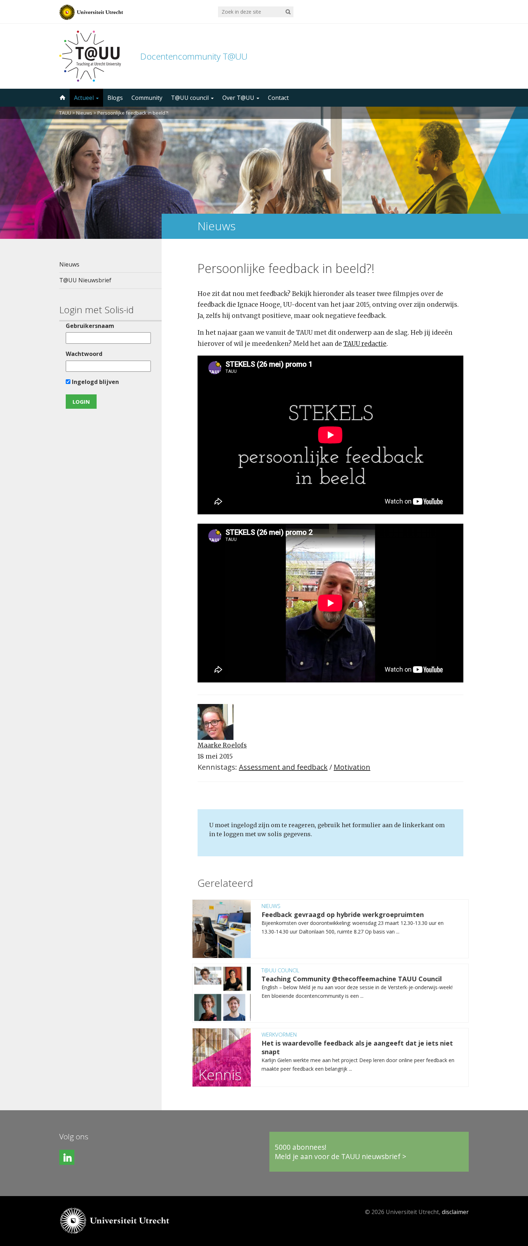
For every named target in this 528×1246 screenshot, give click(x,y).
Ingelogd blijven (94, 382)
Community (146, 98)
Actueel (84, 98)
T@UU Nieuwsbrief (85, 280)
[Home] (62, 98)
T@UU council (190, 98)
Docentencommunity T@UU (193, 56)
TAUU (65, 113)
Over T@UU (239, 98)
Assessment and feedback (283, 767)
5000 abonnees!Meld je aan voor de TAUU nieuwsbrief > (340, 1151)
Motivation (352, 767)
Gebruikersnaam (90, 326)
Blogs (115, 98)
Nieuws (84, 113)
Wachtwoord (84, 354)
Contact (278, 98)
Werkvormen (279, 1034)
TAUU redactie (364, 344)
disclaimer (455, 1212)
